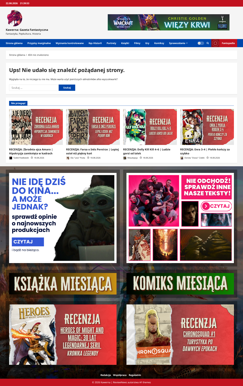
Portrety (111, 43)
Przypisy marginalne (39, 43)
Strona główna (14, 43)
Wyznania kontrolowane (70, 43)
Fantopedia (228, 43)
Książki (125, 43)
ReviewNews (120, 382)
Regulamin (135, 375)
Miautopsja (132, 157)
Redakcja (106, 375)
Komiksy (159, 43)
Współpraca (119, 375)
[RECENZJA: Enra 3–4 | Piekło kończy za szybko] (207, 127)
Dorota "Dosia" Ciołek (194, 157)
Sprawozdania (177, 43)
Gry (147, 43)
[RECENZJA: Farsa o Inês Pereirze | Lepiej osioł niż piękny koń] (93, 127)
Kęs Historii (95, 43)
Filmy (137, 43)
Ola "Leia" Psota (77, 157)
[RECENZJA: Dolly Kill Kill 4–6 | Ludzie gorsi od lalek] (150, 127)
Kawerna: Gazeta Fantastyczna (27, 30)
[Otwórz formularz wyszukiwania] (208, 43)
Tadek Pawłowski (21, 157)
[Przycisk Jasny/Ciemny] (201, 43)
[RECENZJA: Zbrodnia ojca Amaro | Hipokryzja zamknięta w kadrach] (36, 127)
